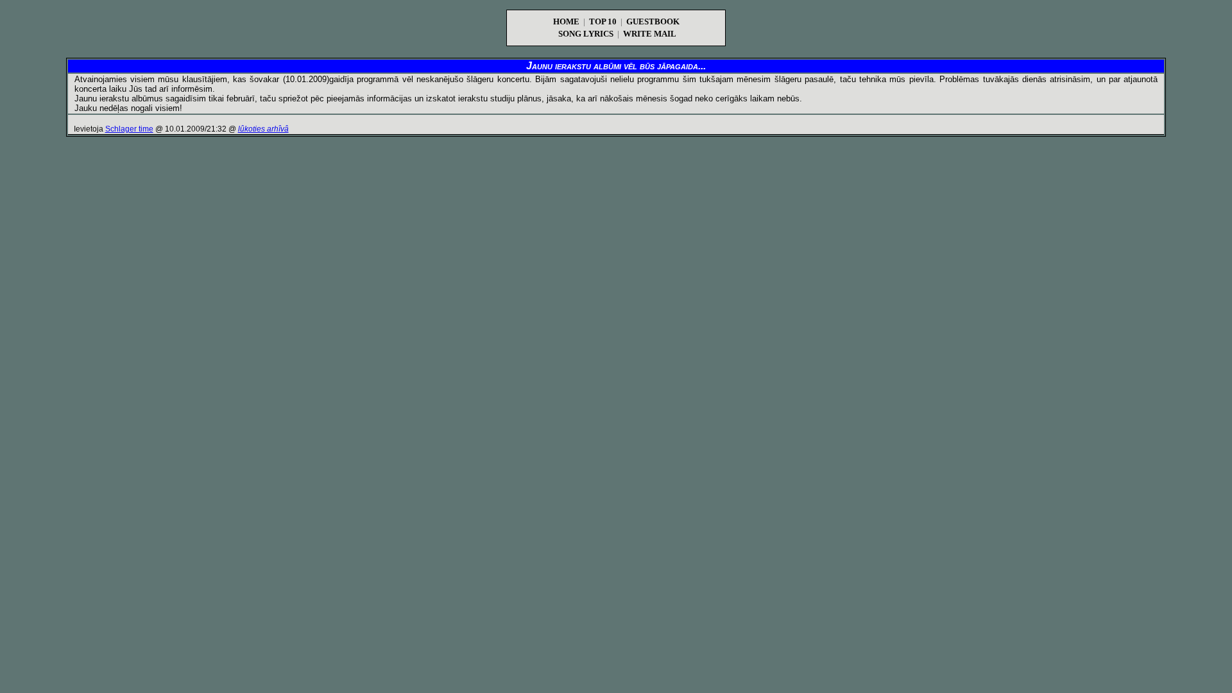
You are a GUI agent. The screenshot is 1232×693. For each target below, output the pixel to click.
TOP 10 (603, 21)
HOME (566, 21)
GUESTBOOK (653, 21)
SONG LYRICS (585, 33)
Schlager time (129, 128)
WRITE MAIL (649, 33)
